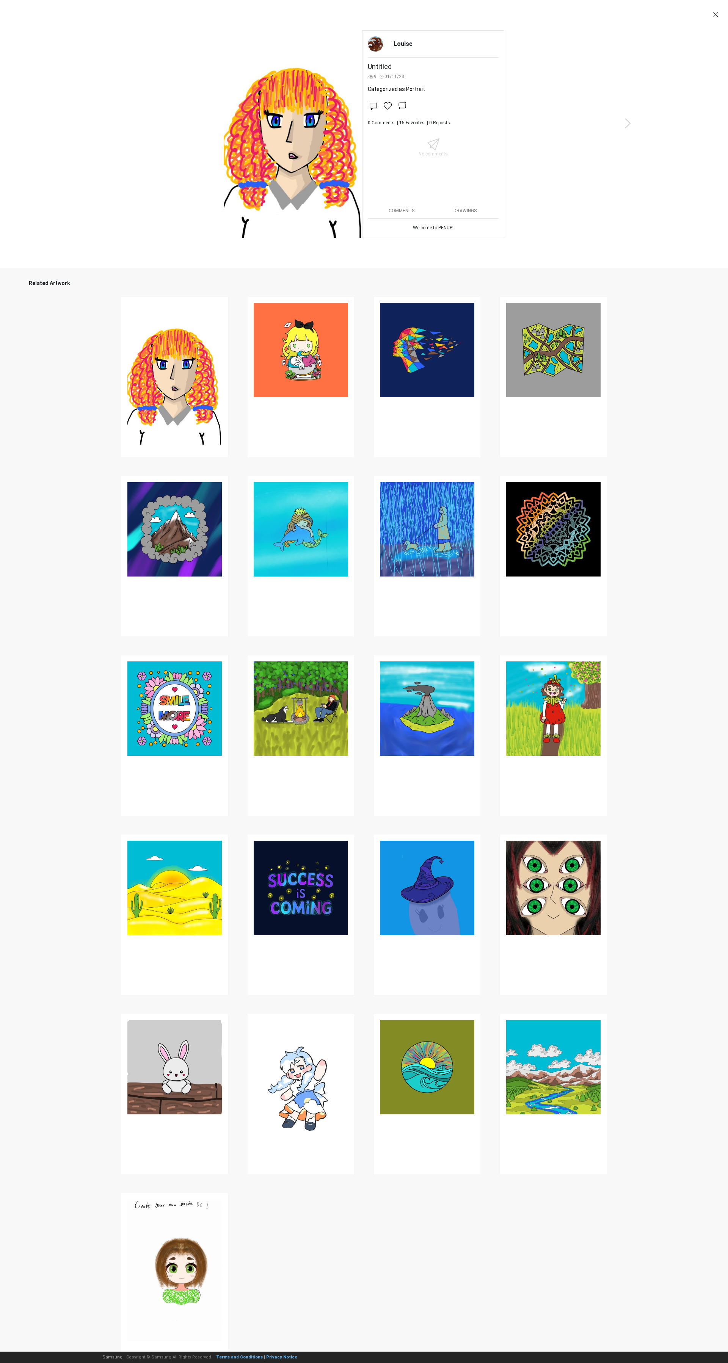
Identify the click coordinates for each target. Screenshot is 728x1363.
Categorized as (396, 89)
